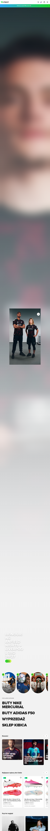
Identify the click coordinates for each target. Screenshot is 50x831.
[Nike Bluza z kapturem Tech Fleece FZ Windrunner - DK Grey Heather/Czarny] (38, 828)
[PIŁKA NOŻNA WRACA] (9, 682)
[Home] (5, 2)
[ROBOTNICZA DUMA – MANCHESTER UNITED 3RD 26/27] (38, 682)
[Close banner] (48, 6)
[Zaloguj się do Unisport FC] (41, 2)
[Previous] (43, 736)
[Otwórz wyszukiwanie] (38, 2)
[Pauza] (38, 314)
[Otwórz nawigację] (47, 2)
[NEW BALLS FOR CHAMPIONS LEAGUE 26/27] (23, 682)
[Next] (46, 736)
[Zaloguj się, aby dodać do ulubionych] (21, 778)
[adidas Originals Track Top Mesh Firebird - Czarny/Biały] (16, 825)
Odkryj (8, 661)
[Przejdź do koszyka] (44, 2)
